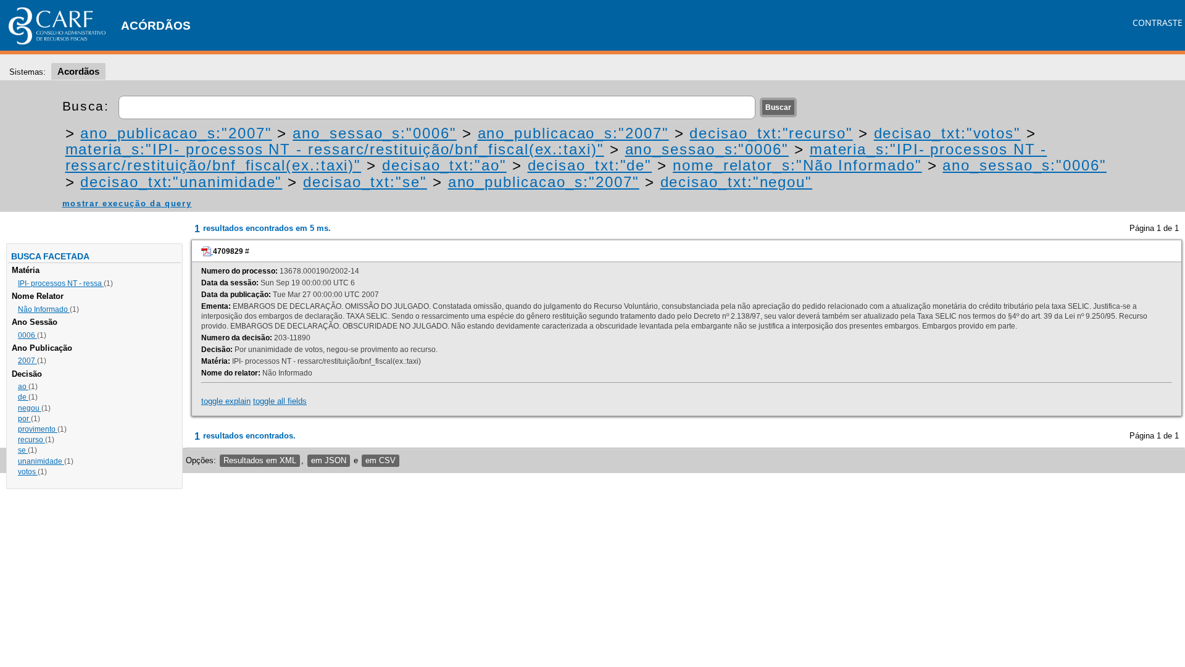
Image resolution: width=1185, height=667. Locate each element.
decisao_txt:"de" (590, 165)
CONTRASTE (1158, 22)
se (23, 450)
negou (29, 408)
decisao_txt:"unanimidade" (181, 182)
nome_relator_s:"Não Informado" (797, 165)
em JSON (328, 460)
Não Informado (44, 309)
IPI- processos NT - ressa (61, 283)
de (23, 397)
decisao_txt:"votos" (947, 133)
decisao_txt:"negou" (736, 182)
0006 (27, 335)
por (24, 418)
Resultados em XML (259, 460)
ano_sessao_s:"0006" (374, 133)
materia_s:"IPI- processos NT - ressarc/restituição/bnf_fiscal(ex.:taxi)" (334, 149)
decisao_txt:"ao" (444, 165)
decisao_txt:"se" (365, 182)
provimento (37, 429)
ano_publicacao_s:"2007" (176, 133)
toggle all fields (280, 401)
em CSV (380, 460)
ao (23, 386)
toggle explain (226, 401)
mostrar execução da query (127, 203)
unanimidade (41, 461)
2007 (27, 360)
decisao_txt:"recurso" (770, 133)
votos (28, 472)
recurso (31, 439)
